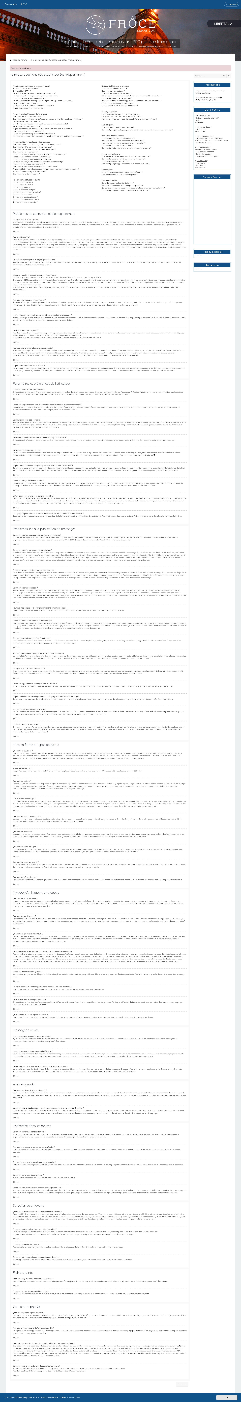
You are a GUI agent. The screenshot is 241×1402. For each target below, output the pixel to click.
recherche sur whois (169, 1346)
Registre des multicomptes (207, 156)
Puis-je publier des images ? (24, 189)
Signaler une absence (205, 152)
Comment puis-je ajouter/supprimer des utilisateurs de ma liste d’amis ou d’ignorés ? (137, 130)
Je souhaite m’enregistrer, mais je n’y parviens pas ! (34, 93)
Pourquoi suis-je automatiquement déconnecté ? (33, 105)
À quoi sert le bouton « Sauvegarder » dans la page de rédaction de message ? (46, 169)
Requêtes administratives (206, 149)
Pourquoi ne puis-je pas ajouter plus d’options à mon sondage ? (40, 154)
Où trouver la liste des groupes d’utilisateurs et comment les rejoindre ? (131, 96)
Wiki (197, 120)
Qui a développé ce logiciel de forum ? (118, 183)
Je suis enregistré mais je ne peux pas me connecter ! (35, 96)
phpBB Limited (80, 1315)
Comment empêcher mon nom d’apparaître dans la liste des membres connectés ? (47, 119)
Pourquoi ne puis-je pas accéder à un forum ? (32, 159)
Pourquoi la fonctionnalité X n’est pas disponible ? (122, 185)
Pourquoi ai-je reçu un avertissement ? (29, 164)
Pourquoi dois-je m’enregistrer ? (26, 88)
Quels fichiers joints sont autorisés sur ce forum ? (122, 172)
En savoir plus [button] (73, 1397)
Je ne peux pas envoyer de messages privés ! (120, 114)
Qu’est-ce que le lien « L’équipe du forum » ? (120, 105)
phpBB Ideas (137, 1330)
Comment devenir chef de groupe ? (116, 98)
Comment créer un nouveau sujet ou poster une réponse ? (37, 144)
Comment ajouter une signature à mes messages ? (34, 149)
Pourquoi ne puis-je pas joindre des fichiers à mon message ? (38, 161)
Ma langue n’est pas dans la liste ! (27, 126)
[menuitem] (24, 4)
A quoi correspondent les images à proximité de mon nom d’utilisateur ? (43, 129)
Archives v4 (200, 167)
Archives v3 (200, 165)
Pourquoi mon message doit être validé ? (30, 171)
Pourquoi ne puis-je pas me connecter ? (29, 98)
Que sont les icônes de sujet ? (25, 202)
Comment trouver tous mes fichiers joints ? (119, 174)
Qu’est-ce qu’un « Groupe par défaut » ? (118, 103)
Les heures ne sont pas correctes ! (27, 121)
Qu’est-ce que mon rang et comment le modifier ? (34, 133)
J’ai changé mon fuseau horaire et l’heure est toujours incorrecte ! (40, 124)
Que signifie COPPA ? (22, 91)
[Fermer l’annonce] (229, 67)
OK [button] (227, 1397)
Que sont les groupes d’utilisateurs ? (117, 93)
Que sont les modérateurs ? (113, 91)
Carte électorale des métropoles (209, 138)
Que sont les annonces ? (23, 194)
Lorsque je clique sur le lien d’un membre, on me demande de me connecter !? (48, 136)
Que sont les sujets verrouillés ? (26, 199)
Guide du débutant (204, 118)
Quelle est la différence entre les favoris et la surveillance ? (126, 156)
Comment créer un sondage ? (25, 152)
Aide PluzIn (200, 122)
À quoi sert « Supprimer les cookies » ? (28, 108)
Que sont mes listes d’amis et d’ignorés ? (119, 127)
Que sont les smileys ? (22, 187)
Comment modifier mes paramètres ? (28, 116)
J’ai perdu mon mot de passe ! (25, 103)
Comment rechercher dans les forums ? (118, 138)
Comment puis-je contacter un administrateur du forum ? (125, 190)
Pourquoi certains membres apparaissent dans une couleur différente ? (131, 101)
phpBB (150, 455)
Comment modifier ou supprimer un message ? (32, 147)
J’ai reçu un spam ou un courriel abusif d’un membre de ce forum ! (129, 119)
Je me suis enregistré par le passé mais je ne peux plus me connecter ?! (43, 101)
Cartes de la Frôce (204, 143)
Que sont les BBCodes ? (23, 182)
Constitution (201, 129)
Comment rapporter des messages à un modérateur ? (35, 166)
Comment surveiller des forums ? (115, 161)
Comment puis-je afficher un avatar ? (28, 131)
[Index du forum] (120, 25)
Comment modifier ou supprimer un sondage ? (32, 157)
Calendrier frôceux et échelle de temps (212, 140)
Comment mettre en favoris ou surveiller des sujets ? (123, 159)
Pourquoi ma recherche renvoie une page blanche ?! (123, 143)
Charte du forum (203, 116)
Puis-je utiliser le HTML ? (23, 185)
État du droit (201, 131)
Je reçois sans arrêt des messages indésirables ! (122, 116)
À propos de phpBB (64, 1318)
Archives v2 (200, 163)
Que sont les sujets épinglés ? (25, 197)
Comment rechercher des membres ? (117, 145)
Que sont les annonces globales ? (27, 192)
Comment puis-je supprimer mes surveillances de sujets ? (125, 164)
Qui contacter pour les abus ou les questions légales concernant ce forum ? (133, 188)
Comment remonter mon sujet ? (26, 174)
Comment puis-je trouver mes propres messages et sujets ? (126, 148)
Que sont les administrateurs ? (114, 88)
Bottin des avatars (203, 154)
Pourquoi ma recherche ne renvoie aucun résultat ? (123, 140)
